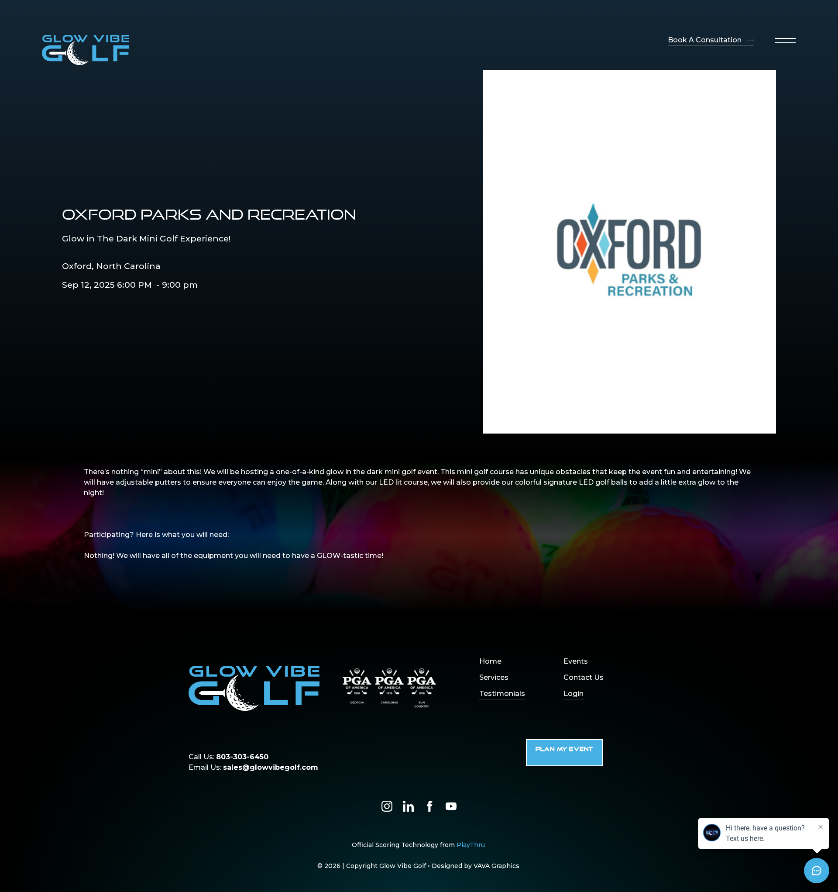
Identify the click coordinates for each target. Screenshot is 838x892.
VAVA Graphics (496, 866)
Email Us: (253, 767)
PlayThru (471, 845)
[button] (785, 40)
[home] (85, 50)
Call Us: (228, 757)
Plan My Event (565, 749)
